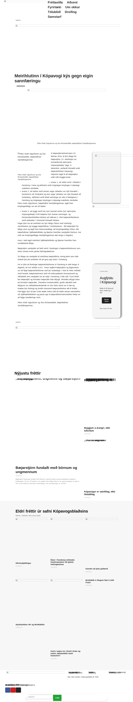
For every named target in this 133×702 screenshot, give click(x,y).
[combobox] (39, 697)
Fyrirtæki (54, 7)
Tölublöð (54, 12)
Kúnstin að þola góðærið (97, 569)
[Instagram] (18, 690)
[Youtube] (13, 690)
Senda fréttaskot (75, 673)
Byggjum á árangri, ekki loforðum (97, 429)
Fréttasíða (55, 2)
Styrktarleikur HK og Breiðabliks (30, 625)
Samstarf (54, 16)
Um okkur (72, 7)
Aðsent (72, 2)
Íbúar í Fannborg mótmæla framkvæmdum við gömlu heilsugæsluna (63, 562)
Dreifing (71, 12)
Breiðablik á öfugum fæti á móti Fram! (100, 581)
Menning (92, 673)
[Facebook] (7, 690)
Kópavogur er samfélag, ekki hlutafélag (99, 493)
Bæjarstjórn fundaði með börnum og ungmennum (46, 470)
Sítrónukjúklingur (23, 563)
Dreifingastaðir (115, 673)
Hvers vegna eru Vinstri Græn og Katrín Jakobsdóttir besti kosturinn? (65, 653)
